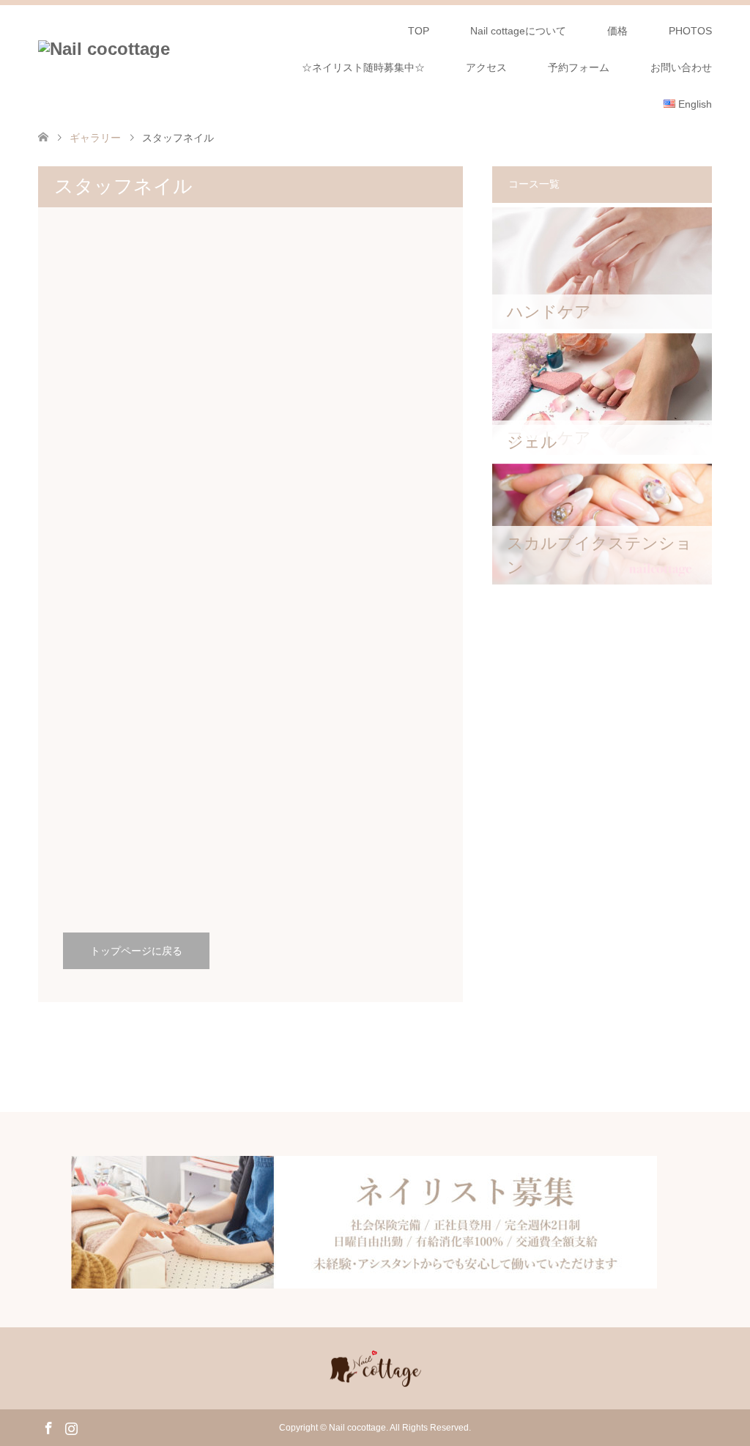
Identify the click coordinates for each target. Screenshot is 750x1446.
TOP (418, 31)
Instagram (71, 1427)
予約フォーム (578, 67)
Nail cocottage (357, 1428)
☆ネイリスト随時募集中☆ (363, 67)
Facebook (48, 1427)
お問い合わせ (681, 67)
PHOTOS (690, 31)
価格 (617, 31)
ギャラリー (95, 138)
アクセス (486, 67)
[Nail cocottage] (104, 49)
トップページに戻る (136, 951)
